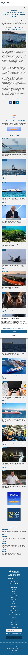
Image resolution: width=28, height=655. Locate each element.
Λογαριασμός (14, 624)
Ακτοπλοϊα (14, 593)
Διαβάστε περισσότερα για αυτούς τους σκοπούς (13, 328)
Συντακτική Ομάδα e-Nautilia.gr (14, 29)
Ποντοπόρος (14, 599)
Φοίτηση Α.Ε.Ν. (14, 612)
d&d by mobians (14, 652)
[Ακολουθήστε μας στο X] (15, 583)
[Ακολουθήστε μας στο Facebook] (12, 583)
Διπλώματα (14, 608)
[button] (26, 318)
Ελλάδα (14, 589)
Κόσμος (14, 591)
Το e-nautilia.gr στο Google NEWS (14, 120)
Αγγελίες (14, 620)
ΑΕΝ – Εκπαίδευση (14, 595)
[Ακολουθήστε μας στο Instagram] (10, 583)
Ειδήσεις (14, 10)
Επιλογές (14, 335)
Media (14, 601)
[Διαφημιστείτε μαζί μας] (14, 129)
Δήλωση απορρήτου (11, 648)
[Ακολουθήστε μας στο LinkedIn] (17, 583)
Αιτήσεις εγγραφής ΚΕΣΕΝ (14, 614)
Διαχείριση (18, 648)
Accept (14, 331)
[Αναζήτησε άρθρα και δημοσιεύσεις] (21, 3)
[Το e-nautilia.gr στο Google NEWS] (14, 116)
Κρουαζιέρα (14, 597)
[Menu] (25, 3)
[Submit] (14, 637)
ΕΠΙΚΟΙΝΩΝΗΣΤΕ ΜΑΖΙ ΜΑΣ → (14, 578)
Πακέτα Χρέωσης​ (14, 622)
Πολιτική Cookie (14, 646)
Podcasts (14, 603)
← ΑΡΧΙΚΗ (23, 7)
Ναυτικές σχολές (14, 610)
